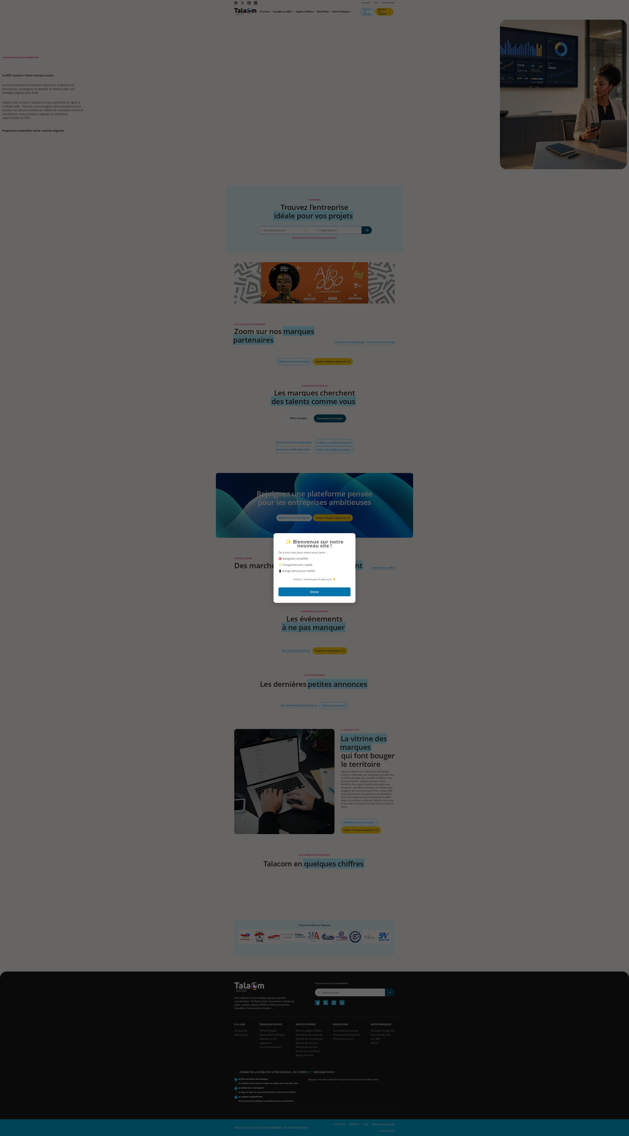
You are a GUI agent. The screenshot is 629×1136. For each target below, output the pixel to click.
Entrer (314, 592)
